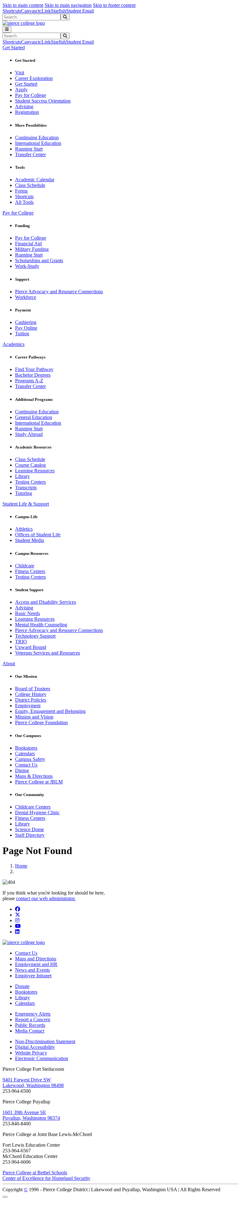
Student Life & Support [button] (26, 504)
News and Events (32, 970)
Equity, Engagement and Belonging (50, 711)
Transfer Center (30, 154)
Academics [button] (13, 344)
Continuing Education (37, 137)
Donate (22, 986)
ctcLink (43, 10)
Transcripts (26, 487)
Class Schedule (30, 185)
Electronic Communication (41, 1058)
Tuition (22, 333)
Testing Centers (30, 482)
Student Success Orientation (43, 101)
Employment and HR (36, 964)
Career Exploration (34, 78)
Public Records (30, 1025)
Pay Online (26, 328)
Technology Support (35, 636)
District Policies (30, 700)
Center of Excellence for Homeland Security (46, 1178)
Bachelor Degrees (33, 375)
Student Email (80, 10)
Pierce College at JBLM (39, 781)
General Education (33, 417)
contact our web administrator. (46, 898)
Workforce (25, 297)
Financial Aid (28, 243)
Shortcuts (12, 10)
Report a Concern (32, 1019)
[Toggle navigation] (7, 29)
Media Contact (29, 1030)
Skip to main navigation (68, 5)
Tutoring (23, 493)
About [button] (9, 663)
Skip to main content (23, 5)
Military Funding (32, 249)
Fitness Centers (30, 571)
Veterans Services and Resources (47, 653)
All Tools (24, 202)
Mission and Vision (34, 717)
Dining (22, 770)
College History (30, 694)
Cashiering (25, 322)
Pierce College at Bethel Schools (35, 1172)
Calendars (25, 753)
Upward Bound (30, 647)
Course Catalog (30, 465)
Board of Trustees (32, 688)
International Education (38, 143)
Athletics (24, 529)
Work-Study (27, 266)
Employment (27, 705)
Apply (21, 89)
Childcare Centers (33, 807)
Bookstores (26, 748)
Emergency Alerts (33, 1014)
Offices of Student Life (38, 534)
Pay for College (30, 95)
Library (22, 476)
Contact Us (26, 764)
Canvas (28, 10)
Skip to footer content (114, 5)
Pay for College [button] (18, 212)
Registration (27, 112)
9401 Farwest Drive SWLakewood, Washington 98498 (33, 1082)
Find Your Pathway (34, 369)
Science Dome (29, 829)
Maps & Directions (34, 776)
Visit (19, 72)
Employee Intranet (33, 975)
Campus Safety (30, 759)
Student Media (29, 540)
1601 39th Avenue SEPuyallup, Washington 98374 (31, 1115)
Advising (24, 106)
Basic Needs (27, 613)
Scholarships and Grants (39, 260)
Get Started (26, 84)
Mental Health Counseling (41, 624)
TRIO (21, 641)
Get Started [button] (14, 47)
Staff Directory (30, 835)
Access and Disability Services (45, 602)
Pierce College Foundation (41, 722)
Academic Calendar (34, 179)
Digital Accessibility (35, 1047)
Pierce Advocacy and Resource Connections (59, 291)
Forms (21, 191)
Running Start (29, 148)
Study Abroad (29, 434)
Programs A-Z (29, 380)
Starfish (58, 10)
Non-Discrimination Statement (45, 1041)
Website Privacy (31, 1052)
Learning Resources (35, 470)
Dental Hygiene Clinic (37, 812)
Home (21, 865)
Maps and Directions (35, 958)
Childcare (24, 565)
